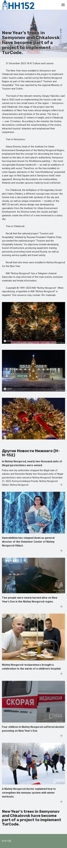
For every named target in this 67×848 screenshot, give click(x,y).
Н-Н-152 (6, 840)
